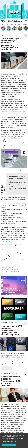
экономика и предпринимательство (9, 269)
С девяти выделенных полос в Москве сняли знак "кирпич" (16, 177)
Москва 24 (14, 21)
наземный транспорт (12, 263)
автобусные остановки (17, 265)
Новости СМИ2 (4, 297)
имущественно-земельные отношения (10, 271)
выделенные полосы (6, 265)
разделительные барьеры (7, 267)
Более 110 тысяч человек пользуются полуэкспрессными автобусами (16, 188)
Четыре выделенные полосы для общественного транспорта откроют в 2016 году (16, 182)
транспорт (3, 263)
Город (15, 35)
